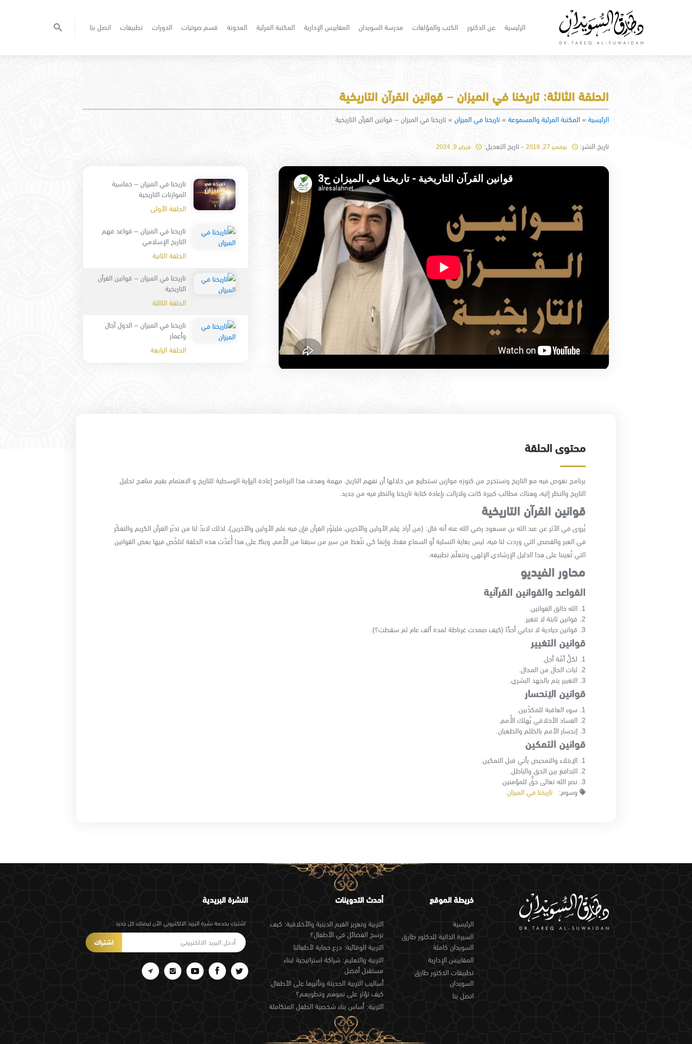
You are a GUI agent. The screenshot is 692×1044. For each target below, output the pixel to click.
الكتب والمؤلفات (435, 27)
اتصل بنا (100, 27)
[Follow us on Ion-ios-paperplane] (150, 971)
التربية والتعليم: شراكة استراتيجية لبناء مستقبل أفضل (333, 965)
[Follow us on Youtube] (195, 971)
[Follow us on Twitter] (239, 971)
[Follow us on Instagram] (172, 971)
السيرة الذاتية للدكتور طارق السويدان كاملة (438, 942)
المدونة (237, 27)
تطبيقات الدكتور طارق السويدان (444, 978)
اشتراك (103, 942)
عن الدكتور (481, 27)
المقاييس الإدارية (327, 27)
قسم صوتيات (199, 27)
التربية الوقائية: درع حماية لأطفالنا (338, 947)
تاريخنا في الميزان (477, 119)
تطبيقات (131, 27)
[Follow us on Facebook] (217, 971)
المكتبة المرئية (275, 27)
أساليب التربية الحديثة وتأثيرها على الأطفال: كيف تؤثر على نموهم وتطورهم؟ (326, 988)
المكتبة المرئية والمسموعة (544, 119)
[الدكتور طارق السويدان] (601, 27)
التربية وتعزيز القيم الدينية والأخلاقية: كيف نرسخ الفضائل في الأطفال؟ (326, 929)
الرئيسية (515, 27)
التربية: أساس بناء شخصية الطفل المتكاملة (326, 1006)
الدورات (162, 27)
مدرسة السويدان (381, 27)
